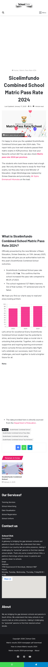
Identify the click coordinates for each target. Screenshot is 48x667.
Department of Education (25, 423)
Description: (6, 538)
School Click (7, 535)
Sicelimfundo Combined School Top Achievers (17, 439)
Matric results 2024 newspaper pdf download (24, 643)
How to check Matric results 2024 (24, 647)
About (37, 650)
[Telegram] (29, 447)
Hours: (4, 569)
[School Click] (24, 5)
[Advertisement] (24, 43)
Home (15, 70)
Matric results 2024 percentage (21, 650)
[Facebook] (18, 447)
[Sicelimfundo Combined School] (12, 468)
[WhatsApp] (24, 447)
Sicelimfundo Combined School (20, 430)
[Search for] (3, 12)
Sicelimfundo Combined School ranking (15, 436)
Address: (5, 564)
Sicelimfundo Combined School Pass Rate (16, 433)
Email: (4, 562)
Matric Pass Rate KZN (28, 70)
